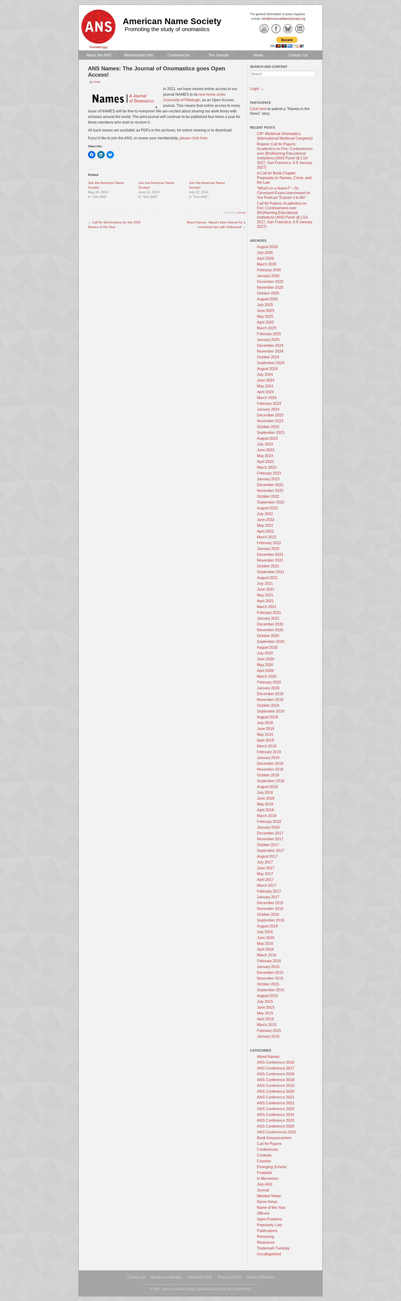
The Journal (218, 55)
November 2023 (270, 421)
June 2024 (265, 380)
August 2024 (267, 369)
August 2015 (267, 996)
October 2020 (268, 636)
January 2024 (268, 409)
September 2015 (270, 990)
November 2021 (270, 560)
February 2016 (269, 961)
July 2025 (265, 305)
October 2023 (268, 427)
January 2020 (268, 688)
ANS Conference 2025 (275, 1120)
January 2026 (268, 276)
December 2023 (270, 415)
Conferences (179, 55)
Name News (267, 1202)
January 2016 (268, 967)
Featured (264, 1173)
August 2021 (267, 578)
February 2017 (269, 891)
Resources (266, 1242)
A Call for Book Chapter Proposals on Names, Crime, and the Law (284, 177)
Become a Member (166, 1277)
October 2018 (268, 775)
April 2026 (265, 258)
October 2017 (268, 845)
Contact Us (298, 55)
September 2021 (270, 572)
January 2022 (268, 549)
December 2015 (270, 972)
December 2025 (270, 282)
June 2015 (265, 1007)
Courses (264, 1161)
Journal (241, 212)
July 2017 (265, 862)
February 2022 (269, 543)
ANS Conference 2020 (275, 1091)
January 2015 (268, 1036)
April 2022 (265, 531)
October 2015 (268, 984)
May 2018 (265, 804)
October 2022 (268, 496)
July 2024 (265, 374)
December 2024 (270, 345)
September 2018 (270, 781)
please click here (193, 138)
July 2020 (265, 653)
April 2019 (265, 740)
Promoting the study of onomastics (167, 29)
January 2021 (268, 618)
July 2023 (265, 444)
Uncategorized (269, 1254)
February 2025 (269, 334)
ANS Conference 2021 (275, 1097)
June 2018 (265, 798)
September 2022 (270, 502)
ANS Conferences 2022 (276, 1132)
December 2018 (270, 763)
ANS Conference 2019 (275, 1086)
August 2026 (267, 247)
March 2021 (266, 607)
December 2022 (270, 485)
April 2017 (265, 880)
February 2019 (269, 752)
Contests (264, 1155)
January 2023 (268, 479)
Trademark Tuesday (273, 1248)
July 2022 (265, 514)
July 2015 (265, 1002)
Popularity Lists (269, 1225)
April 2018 (265, 810)
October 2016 (268, 914)
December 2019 (270, 694)
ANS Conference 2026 (275, 1126)
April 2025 (265, 322)
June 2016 (265, 938)
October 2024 (268, 357)
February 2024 (269, 403)
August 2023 (267, 438)
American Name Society (172, 21)
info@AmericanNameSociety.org (283, 18)
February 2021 (269, 613)
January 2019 (268, 758)
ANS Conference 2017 (275, 1068)
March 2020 (266, 676)
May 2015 (265, 1013)
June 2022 (265, 520)
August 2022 (267, 508)
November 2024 (270, 351)
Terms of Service (260, 1277)
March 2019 (266, 746)
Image (97, 81)
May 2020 (265, 665)
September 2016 (270, 920)
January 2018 (268, 827)
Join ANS (264, 1184)
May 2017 (265, 874)
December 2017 (270, 833)
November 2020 (270, 630)
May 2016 (265, 943)
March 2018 (266, 816)
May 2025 (265, 316)
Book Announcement (274, 1138)
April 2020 (265, 671)
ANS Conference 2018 (275, 1074)
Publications (267, 1231)
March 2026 (266, 264)
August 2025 (267, 299)
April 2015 (265, 1019)
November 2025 (270, 287)
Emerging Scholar (272, 1167)
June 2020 (265, 659)
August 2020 (267, 647)
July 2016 (265, 932)
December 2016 (270, 903)
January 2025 (268, 340)
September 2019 (270, 711)
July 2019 (265, 723)
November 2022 (270, 491)
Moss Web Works (239, 1289)
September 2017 (270, 851)
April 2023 (265, 462)
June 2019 (265, 729)
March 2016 (266, 955)
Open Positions (269, 1219)
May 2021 (265, 595)
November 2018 (270, 769)
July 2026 (265, 253)
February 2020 (269, 682)
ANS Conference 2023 (275, 1109)
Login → (257, 89)
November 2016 (270, 909)
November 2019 (270, 700)
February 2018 (269, 822)
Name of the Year (271, 1207)
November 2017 (270, 839)
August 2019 (267, 717)
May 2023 (265, 456)
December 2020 (270, 624)
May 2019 (265, 734)
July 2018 (265, 792)
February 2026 (269, 270)
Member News (269, 1196)
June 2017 (265, 868)
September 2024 (270, 363)
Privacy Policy (229, 1277)
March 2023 (266, 467)
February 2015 (269, 1031)
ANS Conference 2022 (275, 1103)
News (258, 55)
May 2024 (265, 386)
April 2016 (265, 949)
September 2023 (270, 433)
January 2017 (268, 897)
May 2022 (265, 525)
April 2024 (265, 392)
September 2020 (270, 642)
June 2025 (265, 311)
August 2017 (267, 856)
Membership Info (138, 55)
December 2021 (270, 554)
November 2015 (270, 978)
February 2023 (269, 473)
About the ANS (98, 55)
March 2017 (266, 885)
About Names (268, 1057)
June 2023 (265, 450)
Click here (258, 109)
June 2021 (265, 589)
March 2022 (266, 537)
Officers (263, 1213)
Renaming (265, 1237)
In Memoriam (267, 1178)
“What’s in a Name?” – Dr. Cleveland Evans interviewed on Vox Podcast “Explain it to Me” (283, 192)
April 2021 (265, 601)
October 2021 (268, 566)
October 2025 (268, 293)
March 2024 (266, 398)
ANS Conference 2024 (275, 1115)
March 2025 (266, 328)
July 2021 (265, 583)
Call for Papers (269, 1144)
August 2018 (267, 787)
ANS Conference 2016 (275, 1062)
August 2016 (267, 926)
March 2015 (266, 1025)
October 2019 (268, 705)
